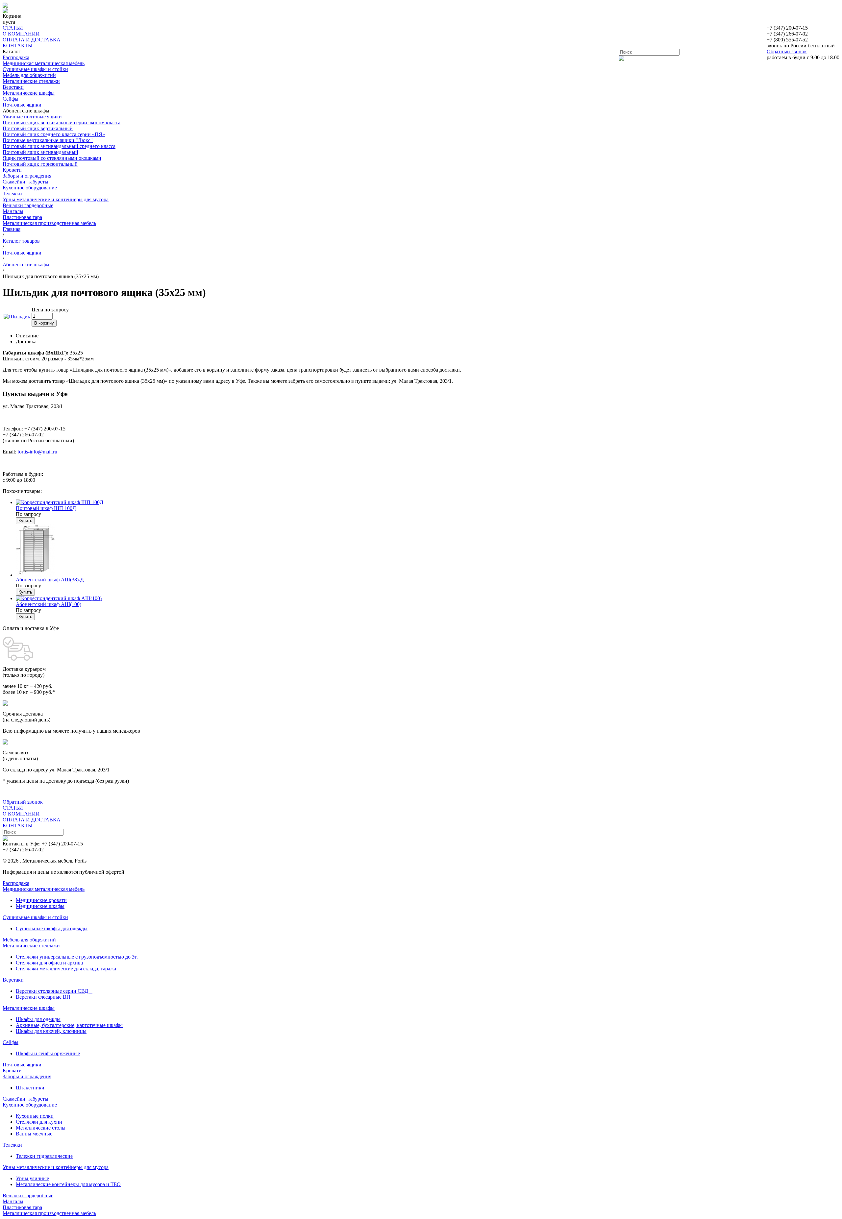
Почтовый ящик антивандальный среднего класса (59, 146)
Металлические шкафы (29, 93)
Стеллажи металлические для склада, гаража (66, 968)
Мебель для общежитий (29, 75)
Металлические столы (40, 1128)
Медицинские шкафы (40, 906)
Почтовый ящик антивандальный (40, 152)
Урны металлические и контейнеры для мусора (56, 199)
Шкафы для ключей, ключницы (51, 1031)
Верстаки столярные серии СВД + (54, 991)
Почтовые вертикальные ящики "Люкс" (48, 140)
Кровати (12, 170)
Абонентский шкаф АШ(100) (48, 604)
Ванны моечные (34, 1133)
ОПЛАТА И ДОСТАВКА (32, 39)
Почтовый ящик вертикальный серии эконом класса (61, 122)
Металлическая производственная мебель (49, 223)
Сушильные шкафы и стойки (35, 69)
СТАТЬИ (13, 28)
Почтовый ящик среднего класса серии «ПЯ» (54, 134)
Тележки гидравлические (44, 1156)
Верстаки (13, 87)
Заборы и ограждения (27, 176)
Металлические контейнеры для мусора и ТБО (68, 1184)
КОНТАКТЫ (18, 45)
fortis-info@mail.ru (37, 451)
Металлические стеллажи (31, 81)
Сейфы (10, 99)
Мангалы (13, 211)
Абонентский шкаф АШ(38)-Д (50, 579)
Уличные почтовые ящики (32, 116)
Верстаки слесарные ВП (43, 997)
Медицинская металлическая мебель (44, 63)
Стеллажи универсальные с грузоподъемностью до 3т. (77, 957)
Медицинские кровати (41, 900)
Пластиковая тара (22, 217)
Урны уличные (32, 1178)
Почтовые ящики (22, 105)
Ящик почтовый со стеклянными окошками (52, 158)
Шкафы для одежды (38, 1019)
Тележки (12, 193)
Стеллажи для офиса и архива (49, 962)
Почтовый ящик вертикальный (38, 128)
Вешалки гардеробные (28, 205)
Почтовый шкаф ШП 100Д (46, 508)
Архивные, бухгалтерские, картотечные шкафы (69, 1025)
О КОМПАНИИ (21, 34)
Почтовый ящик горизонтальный (40, 164)
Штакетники (30, 1087)
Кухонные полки (35, 1116)
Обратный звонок (787, 51)
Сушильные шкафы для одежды (51, 928)
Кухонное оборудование (30, 187)
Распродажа (16, 57)
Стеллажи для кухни (39, 1122)
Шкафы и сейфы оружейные (48, 1053)
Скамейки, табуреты (25, 181)
